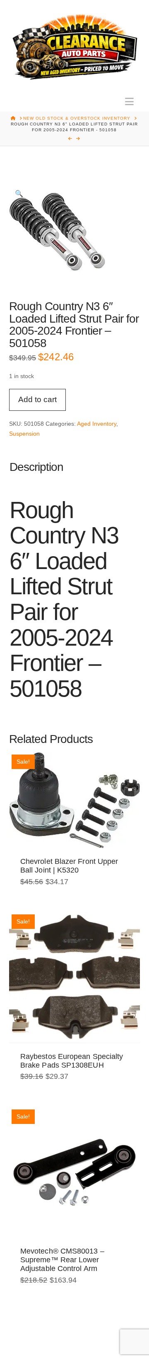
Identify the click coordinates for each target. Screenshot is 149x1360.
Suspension (24, 433)
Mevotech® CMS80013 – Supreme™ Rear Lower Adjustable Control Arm (62, 1260)
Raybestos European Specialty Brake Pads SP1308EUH (71, 1060)
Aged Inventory (96, 423)
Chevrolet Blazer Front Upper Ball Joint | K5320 (69, 865)
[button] (129, 101)
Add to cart (37, 399)
